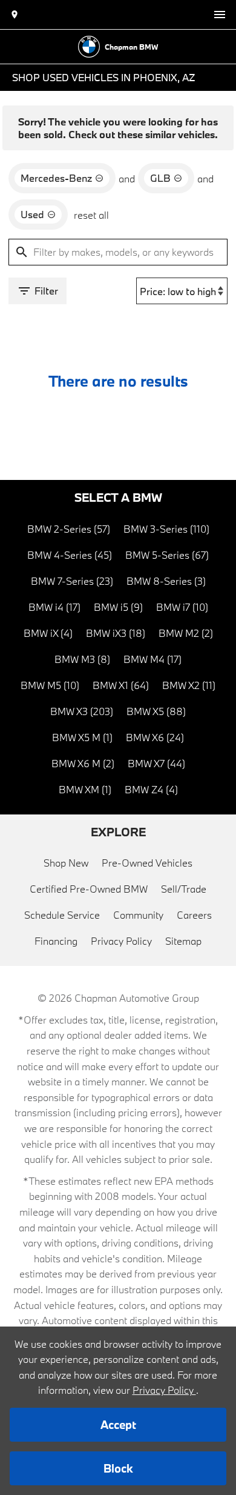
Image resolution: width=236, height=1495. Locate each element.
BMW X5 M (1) (82, 737)
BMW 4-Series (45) (69, 554)
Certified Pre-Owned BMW (89, 888)
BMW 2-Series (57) (68, 528)
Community (138, 914)
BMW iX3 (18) (115, 633)
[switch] (219, 14)
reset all (91, 214)
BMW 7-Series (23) (72, 580)
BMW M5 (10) (50, 685)
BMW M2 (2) (186, 633)
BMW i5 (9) (118, 607)
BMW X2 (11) (188, 685)
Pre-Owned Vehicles (147, 862)
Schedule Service (62, 914)
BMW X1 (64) (121, 685)
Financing (55, 940)
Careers (194, 914)
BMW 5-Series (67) (167, 554)
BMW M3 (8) (82, 659)
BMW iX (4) (48, 633)
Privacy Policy (121, 940)
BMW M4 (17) (152, 659)
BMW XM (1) (85, 789)
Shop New (66, 862)
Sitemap (183, 940)
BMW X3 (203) (81, 711)
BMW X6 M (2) (82, 763)
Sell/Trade (183, 888)
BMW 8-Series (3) (166, 580)
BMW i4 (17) (54, 607)
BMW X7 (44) (156, 763)
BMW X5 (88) (156, 711)
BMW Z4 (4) (151, 789)
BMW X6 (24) (155, 737)
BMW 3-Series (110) (166, 528)
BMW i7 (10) (182, 607)
